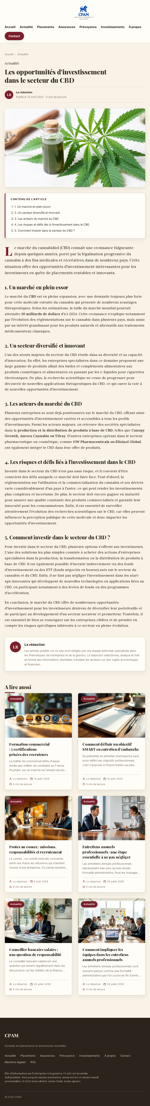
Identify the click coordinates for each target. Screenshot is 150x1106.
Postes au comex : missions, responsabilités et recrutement (35, 849)
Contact (14, 36)
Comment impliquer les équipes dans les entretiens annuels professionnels (105, 954)
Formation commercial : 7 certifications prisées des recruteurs (29, 749)
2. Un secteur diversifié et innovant (37, 212)
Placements (45, 27)
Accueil (10, 27)
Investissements (112, 27)
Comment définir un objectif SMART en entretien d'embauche (110, 747)
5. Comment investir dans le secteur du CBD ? (44, 230)
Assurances (66, 27)
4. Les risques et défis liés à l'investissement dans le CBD (51, 224)
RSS (33, 1062)
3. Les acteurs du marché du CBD (36, 219)
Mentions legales (15, 1062)
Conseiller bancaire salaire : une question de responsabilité (35, 952)
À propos (135, 27)
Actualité (26, 27)
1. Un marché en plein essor (32, 206)
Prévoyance (88, 27)
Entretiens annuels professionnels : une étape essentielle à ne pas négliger (106, 851)
